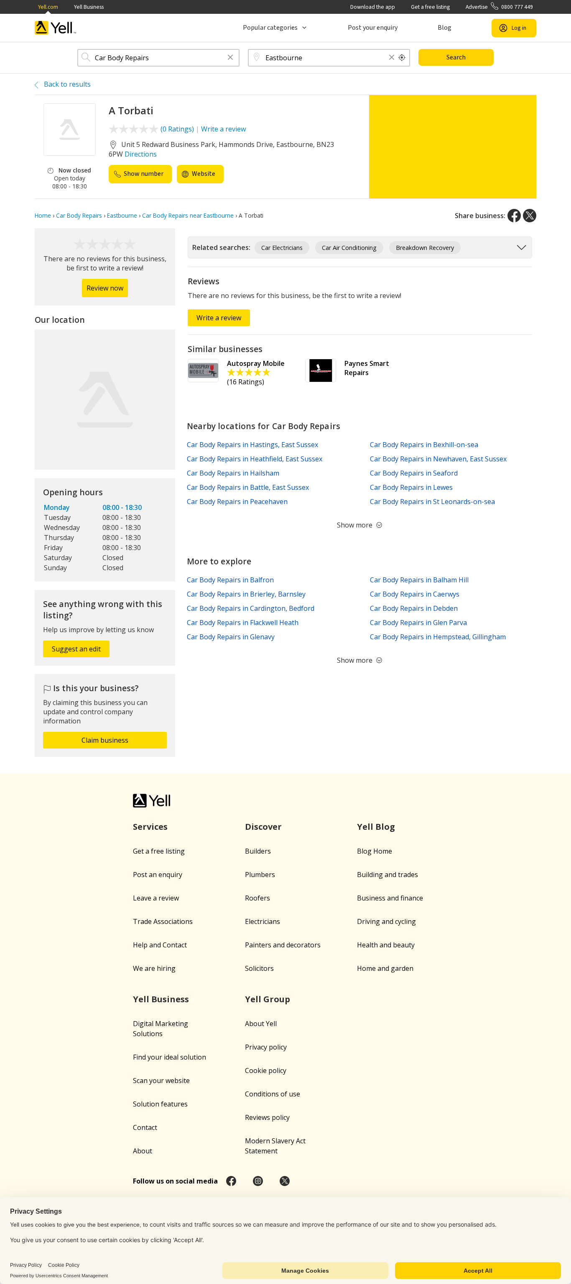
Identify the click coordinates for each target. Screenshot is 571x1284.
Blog (444, 27)
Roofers (257, 898)
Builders (258, 851)
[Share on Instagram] (258, 1181)
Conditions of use (272, 1094)
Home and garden (385, 968)
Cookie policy (265, 1070)
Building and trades (387, 874)
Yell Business (89, 7)
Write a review (223, 129)
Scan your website (161, 1080)
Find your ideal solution (169, 1057)
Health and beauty (386, 944)
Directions (141, 154)
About (142, 1150)
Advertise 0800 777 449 (499, 7)
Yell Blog (376, 826)
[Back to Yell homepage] (55, 28)
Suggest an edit (76, 649)
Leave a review (156, 898)
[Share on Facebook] (514, 215)
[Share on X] (529, 215)
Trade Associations (163, 921)
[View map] (105, 399)
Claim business (105, 740)
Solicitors (259, 968)
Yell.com (48, 7)
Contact (145, 1127)
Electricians (262, 921)
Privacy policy (266, 1047)
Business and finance (390, 898)
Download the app (372, 7)
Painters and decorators (283, 944)
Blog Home (374, 851)
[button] (230, 58)
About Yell (261, 1023)
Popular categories (270, 27)
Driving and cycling (386, 921)
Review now (105, 288)
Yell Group (267, 999)
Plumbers (260, 874)
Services (150, 826)
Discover (263, 826)
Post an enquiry (157, 874)
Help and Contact (160, 944)
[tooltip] (402, 58)
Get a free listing (430, 7)
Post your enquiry (373, 27)
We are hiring (154, 968)
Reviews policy (267, 1117)
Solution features (160, 1104)
